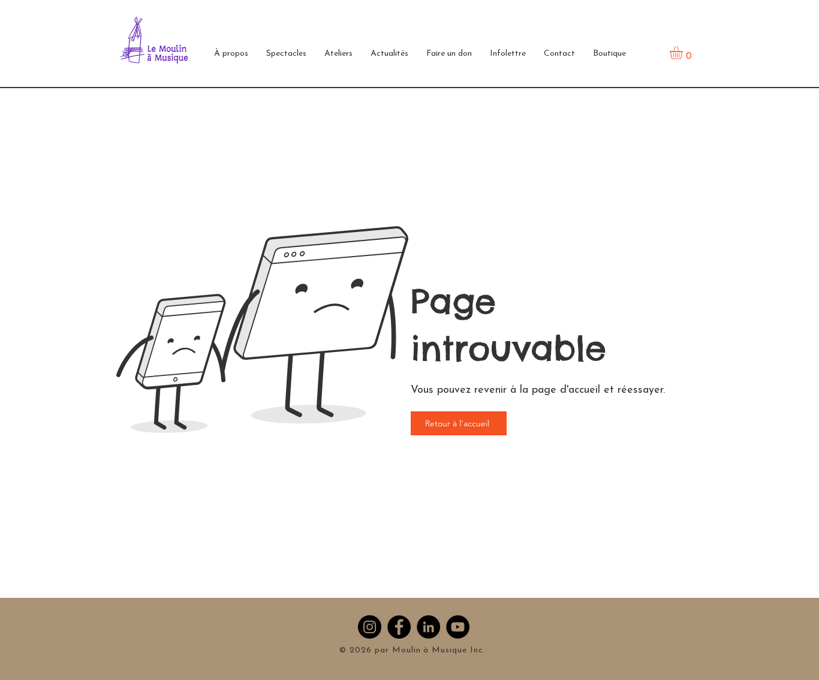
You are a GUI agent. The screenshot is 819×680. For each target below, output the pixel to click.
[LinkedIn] (428, 627)
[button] (231, 54)
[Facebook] (399, 627)
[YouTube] (457, 627)
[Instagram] (369, 627)
